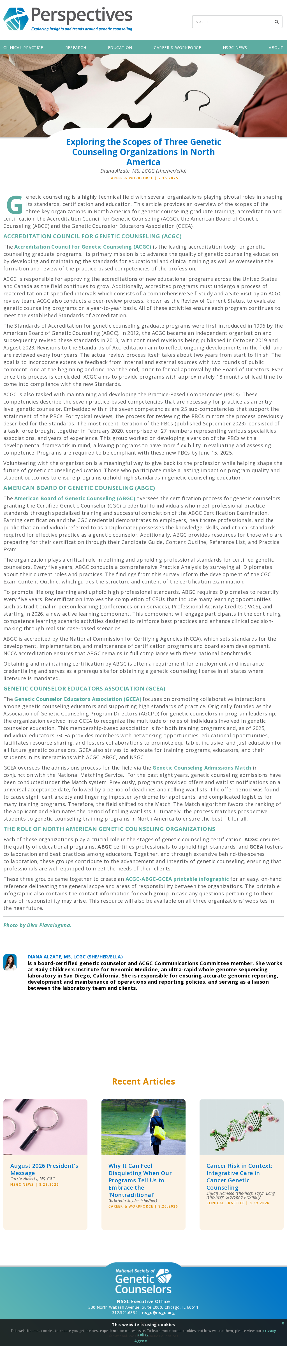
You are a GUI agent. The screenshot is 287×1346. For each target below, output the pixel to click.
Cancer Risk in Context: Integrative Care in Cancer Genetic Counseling (239, 1176)
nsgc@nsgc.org (158, 1312)
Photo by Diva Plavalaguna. (37, 925)
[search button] (277, 21)
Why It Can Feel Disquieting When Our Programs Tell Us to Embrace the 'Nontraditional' (140, 1180)
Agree (140, 1340)
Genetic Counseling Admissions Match (201, 767)
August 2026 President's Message (44, 1169)
